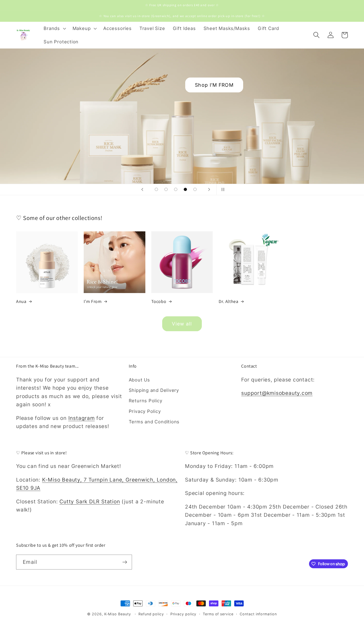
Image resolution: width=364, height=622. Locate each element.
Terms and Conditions (154, 421)
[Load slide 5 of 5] (195, 189)
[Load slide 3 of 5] (176, 189)
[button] (54, 28)
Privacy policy (183, 614)
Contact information (258, 614)
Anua (21, 301)
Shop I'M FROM (214, 85)
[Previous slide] (142, 189)
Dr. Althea (228, 301)
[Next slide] (209, 189)
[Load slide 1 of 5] (156, 189)
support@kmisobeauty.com (276, 393)
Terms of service (218, 614)
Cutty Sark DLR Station (89, 501)
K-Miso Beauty (117, 614)
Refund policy (151, 614)
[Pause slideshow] (221, 189)
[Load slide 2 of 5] (166, 189)
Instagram (81, 418)
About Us (139, 379)
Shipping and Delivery (154, 390)
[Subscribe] (125, 562)
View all (182, 324)
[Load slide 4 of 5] (185, 189)
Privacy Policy (145, 411)
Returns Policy (145, 400)
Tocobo (158, 301)
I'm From (93, 301)
